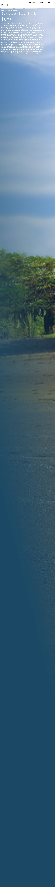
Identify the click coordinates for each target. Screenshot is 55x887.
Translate (49, 2)
